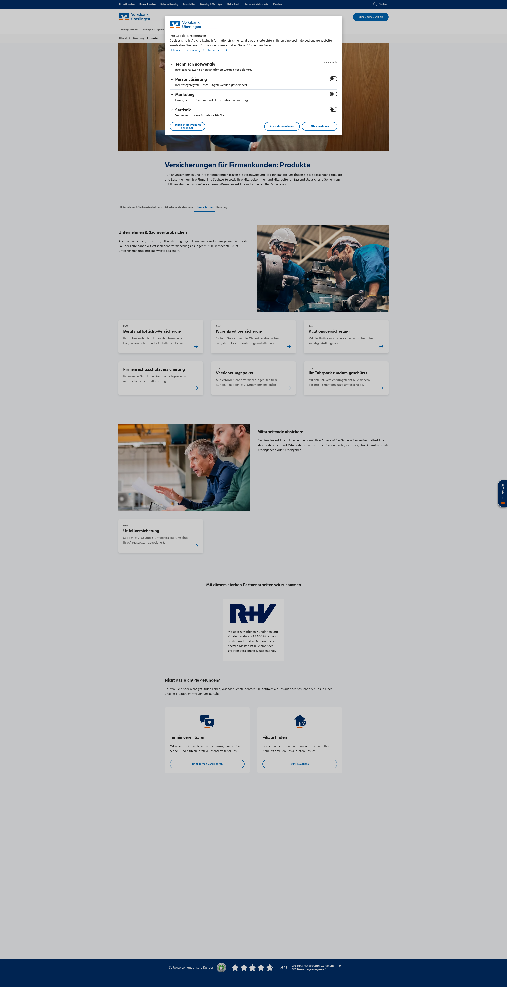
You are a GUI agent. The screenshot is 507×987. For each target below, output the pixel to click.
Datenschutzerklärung (185, 50)
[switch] (333, 78)
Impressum (215, 50)
